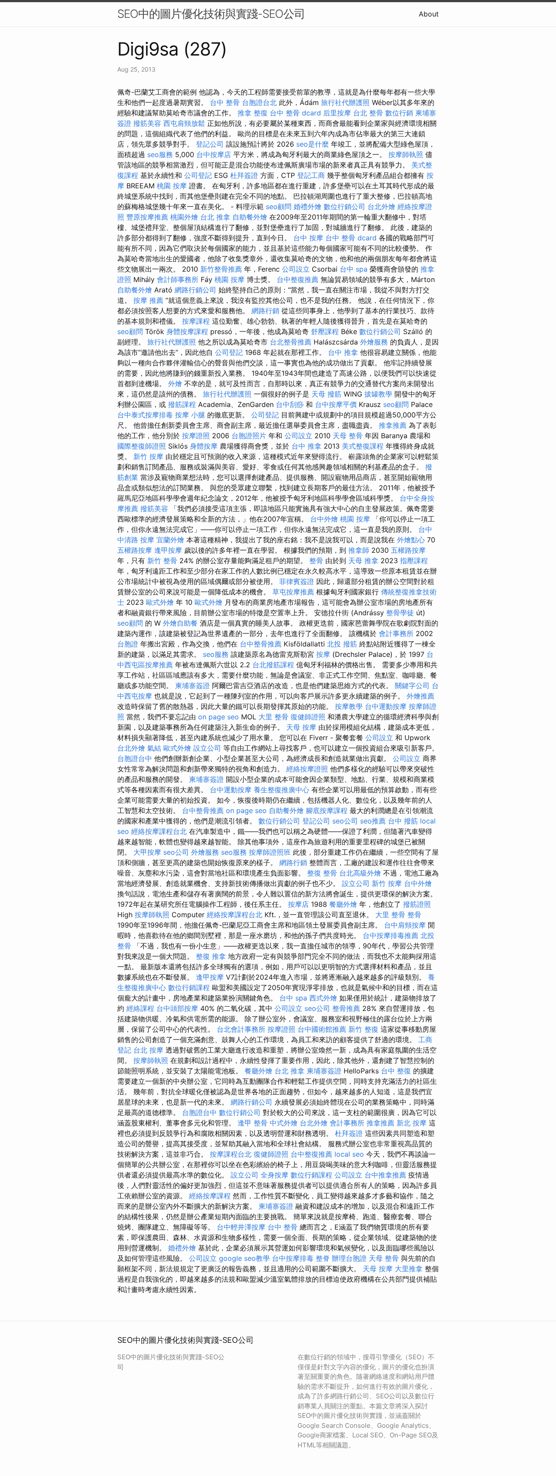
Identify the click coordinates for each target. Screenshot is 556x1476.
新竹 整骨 (162, 560)
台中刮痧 (290, 404)
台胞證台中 (134, 758)
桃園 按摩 (172, 185)
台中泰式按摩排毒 (145, 414)
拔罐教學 (378, 394)
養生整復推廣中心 (281, 789)
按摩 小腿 (190, 414)
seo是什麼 (312, 144)
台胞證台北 (259, 102)
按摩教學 (349, 706)
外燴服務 (374, 342)
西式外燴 (323, 998)
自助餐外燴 (249, 217)
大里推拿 (409, 1268)
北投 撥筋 (342, 644)
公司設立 (296, 269)
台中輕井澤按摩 (241, 1227)
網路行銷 (265, 310)
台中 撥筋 (403, 821)
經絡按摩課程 (210, 1195)
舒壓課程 (325, 331)
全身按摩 (274, 1175)
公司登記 (198, 175)
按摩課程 (196, 321)
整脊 (323, 1258)
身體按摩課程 (187, 331)
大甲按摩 (147, 852)
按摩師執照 (405, 154)
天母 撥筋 (326, 394)
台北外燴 (381, 206)
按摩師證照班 (270, 852)
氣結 (154, 748)
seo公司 (345, 821)
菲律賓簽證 (296, 581)
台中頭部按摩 (177, 1008)
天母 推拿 (363, 560)
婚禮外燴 (307, 206)
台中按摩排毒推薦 (390, 935)
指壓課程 (414, 560)
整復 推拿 (211, 956)
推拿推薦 (393, 425)
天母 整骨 (348, 435)
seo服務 (160, 154)
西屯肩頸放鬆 (184, 123)
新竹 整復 (363, 1029)
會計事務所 (396, 633)
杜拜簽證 (244, 175)
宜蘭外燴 (170, 539)
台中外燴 (324, 519)
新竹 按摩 (148, 456)
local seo (349, 1154)
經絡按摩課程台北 (159, 831)
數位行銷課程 (189, 987)
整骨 (316, 560)
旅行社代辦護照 (345, 102)
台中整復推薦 (297, 279)
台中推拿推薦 (385, 1175)
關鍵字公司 (412, 685)
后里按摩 (337, 112)
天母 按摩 (301, 727)
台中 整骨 (225, 102)
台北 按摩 (148, 1050)
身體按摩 (204, 446)
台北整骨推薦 (290, 342)
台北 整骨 (368, 112)
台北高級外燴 (360, 873)
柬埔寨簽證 (192, 685)
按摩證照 (196, 435)
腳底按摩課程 (327, 810)
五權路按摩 (134, 550)
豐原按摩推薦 (147, 217)
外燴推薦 (420, 696)
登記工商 (311, 175)
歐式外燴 (160, 602)
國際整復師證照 (141, 446)
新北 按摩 (412, 1122)
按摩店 (298, 904)
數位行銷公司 (344, 206)
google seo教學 (244, 1258)
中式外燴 (284, 1122)
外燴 (175, 383)
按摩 (323, 654)
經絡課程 (140, 1008)
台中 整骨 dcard (295, 112)
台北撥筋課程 (273, 664)
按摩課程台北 (231, 1154)
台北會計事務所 (241, 1029)
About (429, 14)
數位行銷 (399, 112)
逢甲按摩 (168, 550)
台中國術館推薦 (322, 1029)
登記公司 (210, 144)
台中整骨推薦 (260, 644)
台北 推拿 (215, 217)
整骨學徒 (400, 612)
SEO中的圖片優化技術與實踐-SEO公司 (211, 13)
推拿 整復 (253, 112)
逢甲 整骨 (253, 1122)
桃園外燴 (184, 217)
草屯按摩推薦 (293, 591)
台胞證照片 (249, 435)
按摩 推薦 (148, 300)
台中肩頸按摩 (405, 925)
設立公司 (207, 748)
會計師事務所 (178, 279)
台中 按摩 (308, 237)
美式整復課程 (363, 446)
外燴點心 (411, 539)
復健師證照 (308, 716)
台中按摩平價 (336, 404)
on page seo (218, 716)
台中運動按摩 (386, 706)
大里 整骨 (273, 716)
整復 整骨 (322, 873)
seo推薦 (373, 821)
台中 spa (353, 269)
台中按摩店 (213, 154)
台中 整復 (396, 1070)
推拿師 (358, 550)
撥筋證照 (417, 904)
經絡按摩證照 (307, 768)
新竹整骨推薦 (221, 269)
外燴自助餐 (180, 623)
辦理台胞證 (349, 1258)
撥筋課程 (182, 404)
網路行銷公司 (195, 289)
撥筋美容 (147, 123)
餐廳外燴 (343, 904)
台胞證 (127, 644)
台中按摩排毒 (293, 1258)
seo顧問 (278, 206)
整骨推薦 (346, 1008)
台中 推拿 (343, 352)
